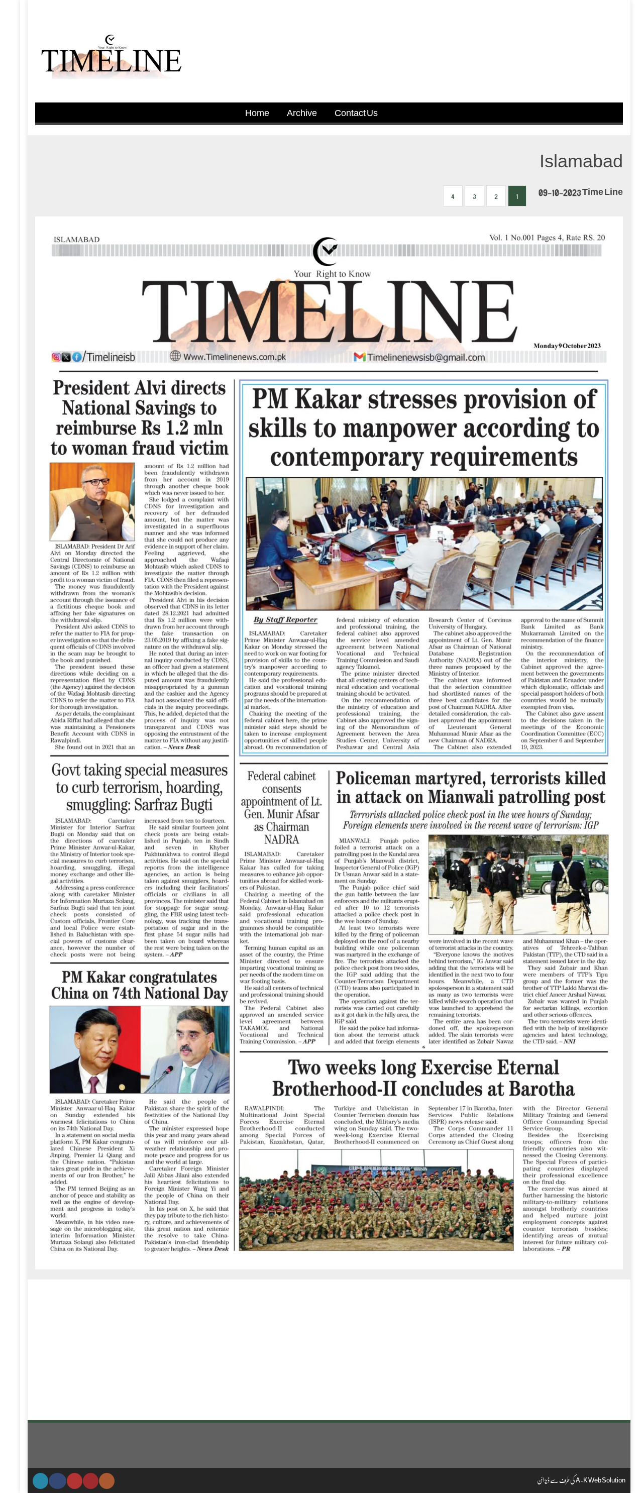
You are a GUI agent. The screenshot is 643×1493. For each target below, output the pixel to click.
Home (257, 112)
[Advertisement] (329, 1349)
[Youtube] (90, 1481)
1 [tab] (517, 195)
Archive (302, 112)
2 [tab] (496, 195)
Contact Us (356, 112)
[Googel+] (74, 1481)
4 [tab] (453, 195)
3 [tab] (474, 195)
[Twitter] (40, 1481)
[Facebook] (57, 1481)
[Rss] (107, 1481)
